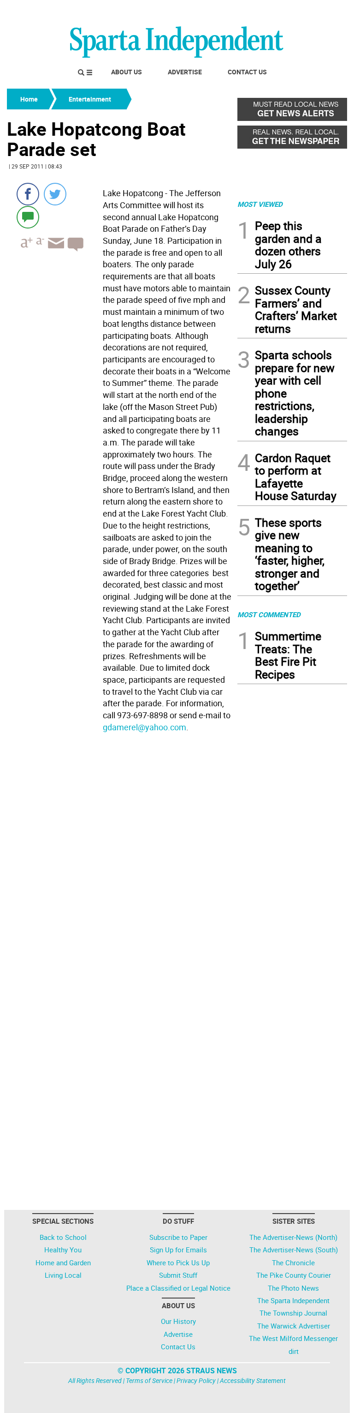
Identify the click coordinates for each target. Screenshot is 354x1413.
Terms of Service (149, 1380)
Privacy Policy (196, 1380)
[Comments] (28, 216)
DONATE (324, 10)
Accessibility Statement (253, 1380)
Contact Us (247, 71)
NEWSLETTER (272, 10)
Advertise (185, 71)
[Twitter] (55, 194)
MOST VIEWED (260, 204)
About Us (126, 71)
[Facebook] (28, 194)
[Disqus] (119, 853)
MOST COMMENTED (269, 614)
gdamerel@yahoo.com (144, 727)
